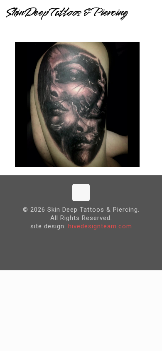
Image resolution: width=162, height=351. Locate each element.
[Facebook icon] (74, 240)
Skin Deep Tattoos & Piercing (66, 12)
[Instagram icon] (87, 240)
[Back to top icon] (81, 192)
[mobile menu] (151, 12)
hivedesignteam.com (100, 226)
